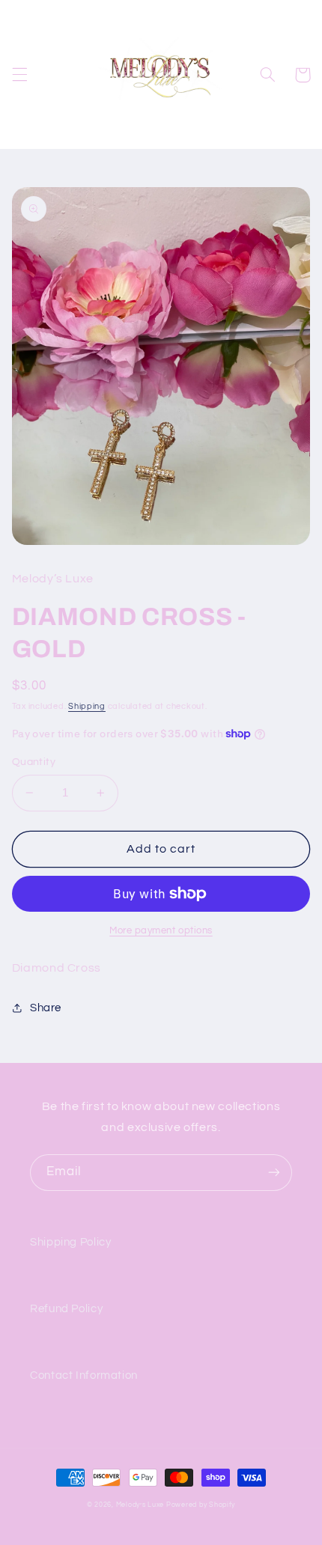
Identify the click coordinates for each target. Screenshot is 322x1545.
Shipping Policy (70, 1242)
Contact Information (84, 1375)
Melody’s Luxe (140, 1505)
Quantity (33, 762)
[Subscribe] (274, 1172)
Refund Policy (66, 1308)
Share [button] (45, 1008)
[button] (19, 75)
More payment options (161, 931)
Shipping (87, 706)
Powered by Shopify (200, 1505)
